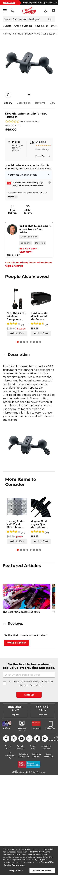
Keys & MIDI (41, 25)
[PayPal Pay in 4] (12, 197)
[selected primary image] (29, 63)
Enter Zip (39, 156)
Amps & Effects (23, 25)
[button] (29, 354)
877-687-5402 (42, 708)
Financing (36, 728)
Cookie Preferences (14, 865)
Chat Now (25, 251)
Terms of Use (47, 862)
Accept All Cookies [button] (42, 871)
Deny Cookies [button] (16, 871)
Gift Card (6, 728)
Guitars (7, 25)
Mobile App (50, 728)
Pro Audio (17, 33)
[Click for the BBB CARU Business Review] (29, 764)
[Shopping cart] (53, 10)
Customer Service (22, 729)
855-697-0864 (28, 248)
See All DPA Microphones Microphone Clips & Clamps (28, 264)
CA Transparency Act (10, 755)
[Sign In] (45, 10)
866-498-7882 (15, 708)
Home (6, 33)
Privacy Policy (36, 852)
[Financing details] (49, 182)
